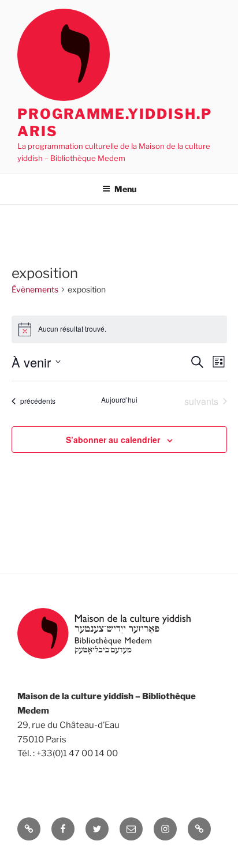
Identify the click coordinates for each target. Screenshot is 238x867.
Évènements (35, 289)
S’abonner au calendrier (113, 439)
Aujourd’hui (119, 399)
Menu (125, 189)
